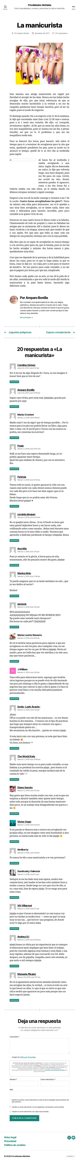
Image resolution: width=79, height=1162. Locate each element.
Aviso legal (10, 1137)
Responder (14, 382)
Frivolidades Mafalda (39, 5)
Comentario (15, 1037)
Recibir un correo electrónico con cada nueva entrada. (30, 1112)
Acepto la (23, 1057)
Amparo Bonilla (23, 33)
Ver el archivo (26, 317)
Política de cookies (15, 1145)
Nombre (13, 1079)
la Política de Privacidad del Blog (55, 1070)
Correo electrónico (48, 1079)
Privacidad (10, 1141)
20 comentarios (61, 33)
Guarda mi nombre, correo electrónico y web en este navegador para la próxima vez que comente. (40, 1101)
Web (11, 1089)
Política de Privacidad (28, 1057)
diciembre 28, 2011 (42, 33)
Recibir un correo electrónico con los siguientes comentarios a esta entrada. (38, 1107)
